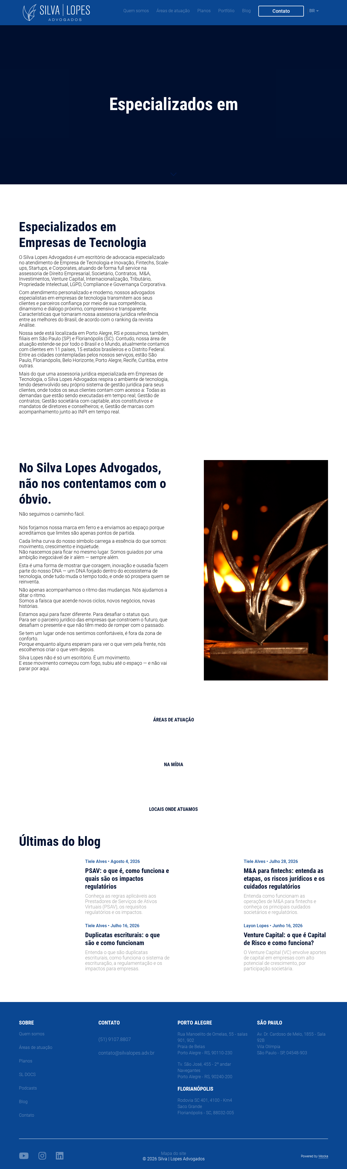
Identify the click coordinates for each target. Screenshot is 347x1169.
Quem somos (136, 10)
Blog (246, 10)
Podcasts (28, 1088)
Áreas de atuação (173, 10)
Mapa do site (173, 1153)
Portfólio (226, 10)
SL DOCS (27, 1074)
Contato (281, 11)
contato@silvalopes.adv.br (126, 1053)
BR (312, 10)
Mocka (323, 1156)
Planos (204, 10)
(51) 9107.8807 (114, 1039)
